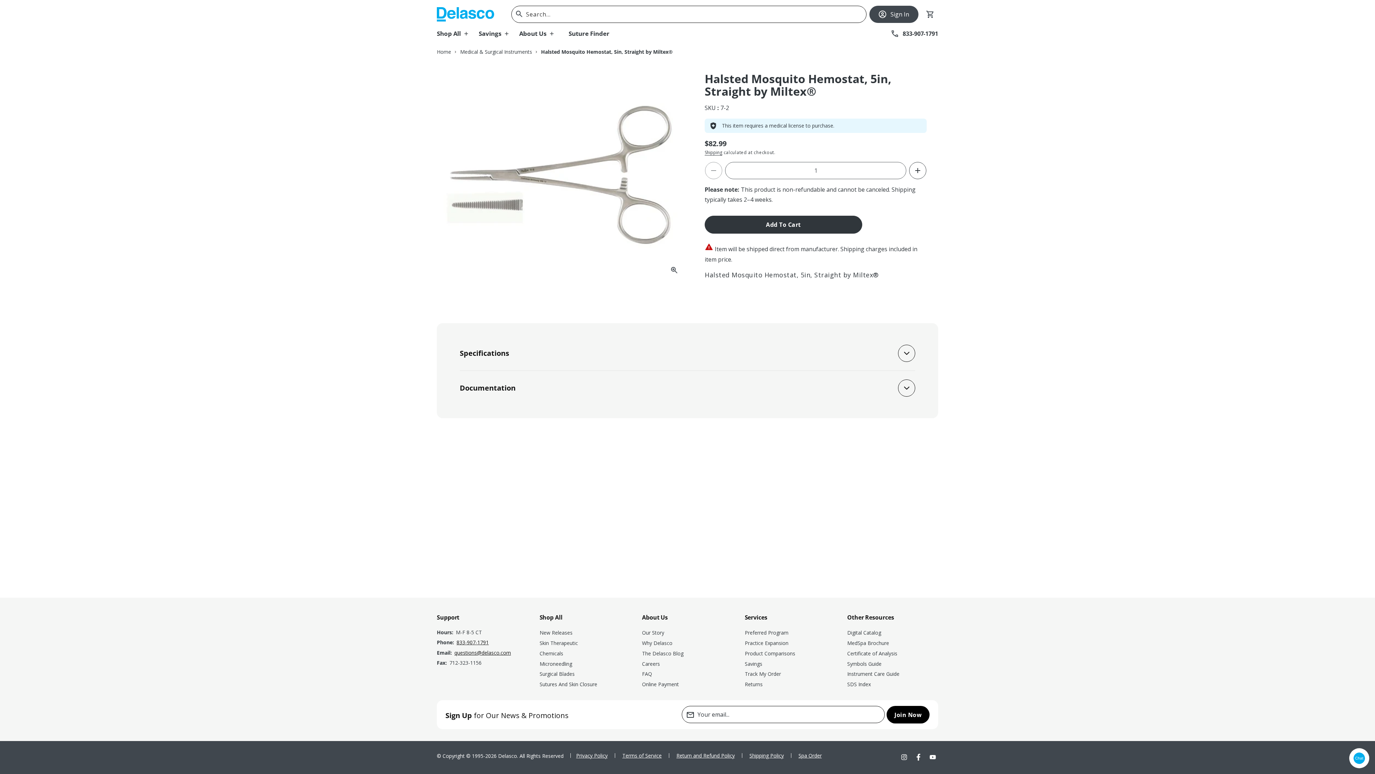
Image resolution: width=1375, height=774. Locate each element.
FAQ (647, 673)
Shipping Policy (766, 755)
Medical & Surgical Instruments (496, 51)
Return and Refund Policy (705, 755)
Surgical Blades (557, 673)
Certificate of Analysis (872, 653)
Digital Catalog (864, 632)
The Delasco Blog (663, 653)
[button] (458, 33)
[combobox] (689, 14)
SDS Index (859, 684)
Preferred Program (766, 632)
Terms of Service (642, 755)
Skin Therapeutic (559, 643)
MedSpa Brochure (868, 643)
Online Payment (660, 684)
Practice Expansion (766, 643)
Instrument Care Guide (873, 673)
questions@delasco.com (482, 652)
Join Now (908, 715)
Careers (651, 663)
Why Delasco (657, 643)
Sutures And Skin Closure (568, 684)
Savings (753, 663)
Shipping (713, 152)
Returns (754, 684)
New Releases (556, 632)
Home (444, 51)
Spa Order (810, 755)
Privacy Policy (592, 755)
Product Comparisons (770, 653)
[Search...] (519, 14)
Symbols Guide (864, 663)
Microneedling (556, 663)
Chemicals (551, 653)
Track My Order (763, 673)
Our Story (653, 632)
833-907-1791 (473, 642)
